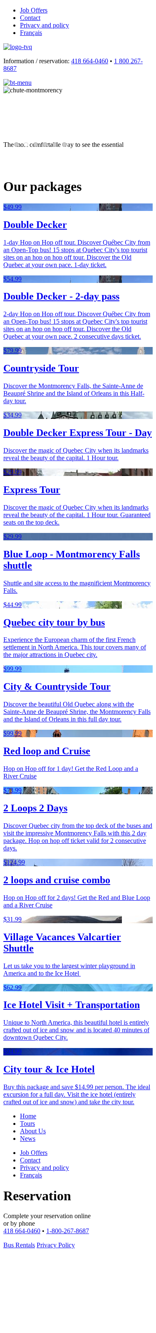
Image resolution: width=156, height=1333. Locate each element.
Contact (30, 17)
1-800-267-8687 (67, 1230)
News (27, 1138)
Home (28, 1116)
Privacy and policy (44, 25)
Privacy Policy (56, 1245)
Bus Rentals (19, 1245)
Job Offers (33, 10)
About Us (33, 1131)
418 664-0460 (89, 60)
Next (142, 127)
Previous (15, 127)
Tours (27, 1123)
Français (31, 32)
